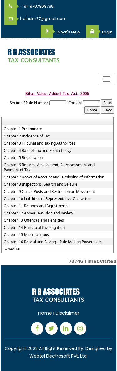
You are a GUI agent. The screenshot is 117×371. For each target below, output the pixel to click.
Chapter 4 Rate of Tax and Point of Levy (37, 150)
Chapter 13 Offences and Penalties (34, 220)
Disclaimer (67, 313)
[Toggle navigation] (106, 79)
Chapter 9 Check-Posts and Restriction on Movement (49, 191)
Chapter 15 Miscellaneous (26, 234)
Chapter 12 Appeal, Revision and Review (38, 213)
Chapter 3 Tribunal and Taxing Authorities (40, 143)
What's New (68, 32)
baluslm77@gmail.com (43, 19)
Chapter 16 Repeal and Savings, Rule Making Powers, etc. (53, 242)
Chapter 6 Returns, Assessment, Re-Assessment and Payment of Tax (49, 167)
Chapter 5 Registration (23, 157)
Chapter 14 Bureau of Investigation (34, 227)
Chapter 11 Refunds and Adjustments (36, 206)
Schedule (12, 249)
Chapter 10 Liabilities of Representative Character (47, 198)
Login (107, 32)
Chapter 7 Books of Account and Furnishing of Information (54, 177)
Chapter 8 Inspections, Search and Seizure (40, 184)
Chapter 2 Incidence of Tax (27, 136)
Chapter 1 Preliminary (23, 128)
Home (45, 313)
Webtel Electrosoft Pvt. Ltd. (58, 356)
